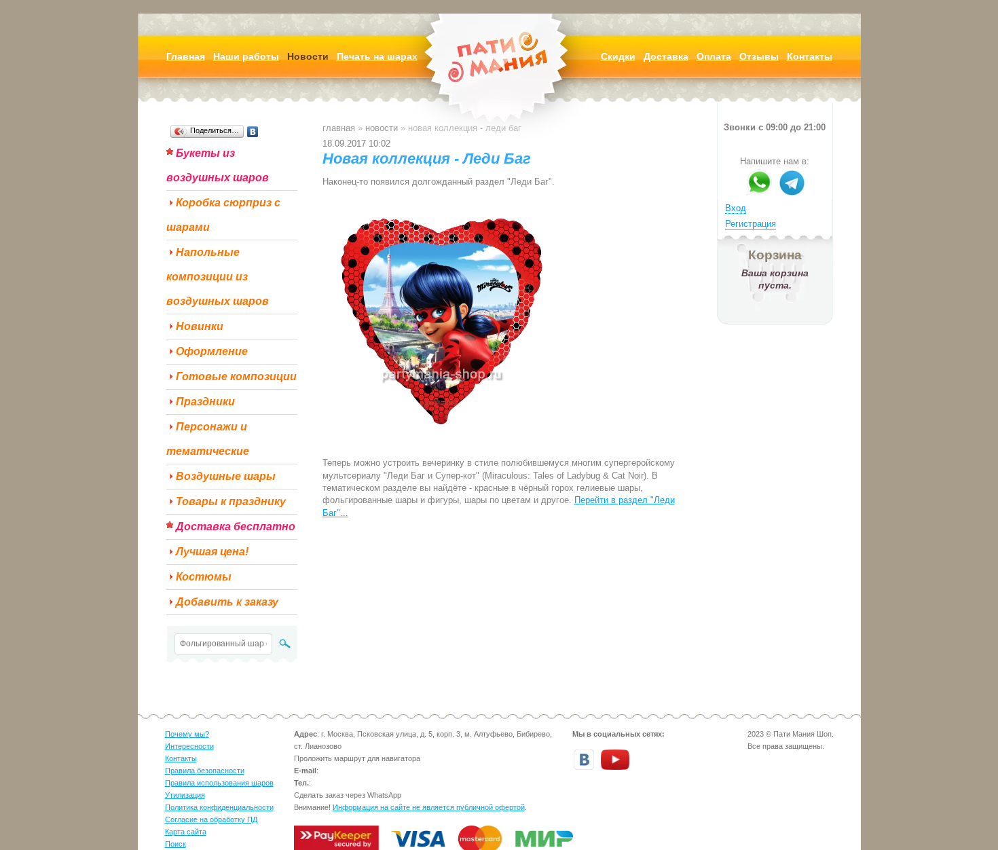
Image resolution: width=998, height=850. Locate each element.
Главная (338, 128)
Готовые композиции (236, 376)
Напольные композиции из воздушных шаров (217, 276)
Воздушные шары (226, 476)
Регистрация (750, 224)
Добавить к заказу (227, 602)
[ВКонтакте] (253, 132)
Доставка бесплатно (235, 526)
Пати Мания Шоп (499, 78)
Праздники (205, 401)
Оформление (212, 351)
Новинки (199, 326)
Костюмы (204, 577)
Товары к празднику (231, 501)
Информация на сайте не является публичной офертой (429, 807)
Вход (735, 208)
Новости (381, 128)
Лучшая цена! (212, 551)
